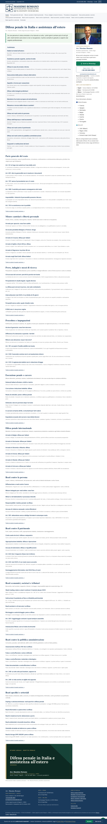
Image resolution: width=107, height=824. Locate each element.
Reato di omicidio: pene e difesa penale (19, 395)
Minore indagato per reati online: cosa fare (20, 490)
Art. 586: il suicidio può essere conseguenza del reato (24, 189)
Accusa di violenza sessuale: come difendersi (21, 509)
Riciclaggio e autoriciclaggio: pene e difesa (20, 612)
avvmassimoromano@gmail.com (88, 74)
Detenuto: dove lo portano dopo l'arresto (19, 403)
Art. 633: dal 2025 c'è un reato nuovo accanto (21, 562)
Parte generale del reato (16, 15)
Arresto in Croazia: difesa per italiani (18, 238)
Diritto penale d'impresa (77, 792)
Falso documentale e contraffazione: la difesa (21, 665)
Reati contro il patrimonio (42, 17)
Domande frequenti (76, 808)
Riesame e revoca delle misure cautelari (20, 105)
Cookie (7, 814)
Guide (7, 15)
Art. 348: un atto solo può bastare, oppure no (21, 671)
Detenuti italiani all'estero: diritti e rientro (19, 382)
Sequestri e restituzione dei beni (18, 144)
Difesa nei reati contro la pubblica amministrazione (24, 136)
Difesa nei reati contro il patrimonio (19, 128)
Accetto (89, 821)
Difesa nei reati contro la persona (18, 113)
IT (100, 1)
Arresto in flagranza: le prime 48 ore (18, 250)
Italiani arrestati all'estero (15, 51)
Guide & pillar (74, 806)
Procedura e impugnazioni (71, 15)
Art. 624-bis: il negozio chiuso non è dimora (20, 554)
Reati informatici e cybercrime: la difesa (19, 710)
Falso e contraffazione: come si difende (19, 653)
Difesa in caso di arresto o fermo (18, 67)
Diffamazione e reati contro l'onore (17, 484)
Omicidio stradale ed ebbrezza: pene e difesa (21, 728)
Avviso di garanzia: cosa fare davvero (18, 327)
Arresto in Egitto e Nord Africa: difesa (18, 244)
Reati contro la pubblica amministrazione (82, 17)
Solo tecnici (98, 821)
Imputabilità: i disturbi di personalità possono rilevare (23, 197)
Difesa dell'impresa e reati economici (19, 119)
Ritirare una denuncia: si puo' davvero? (19, 340)
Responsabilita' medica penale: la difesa (19, 503)
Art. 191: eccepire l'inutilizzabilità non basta (20, 346)
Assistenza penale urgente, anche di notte (21, 59)
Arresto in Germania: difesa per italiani (18, 441)
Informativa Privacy (70, 821)
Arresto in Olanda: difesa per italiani (18, 460)
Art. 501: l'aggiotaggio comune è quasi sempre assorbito (25, 618)
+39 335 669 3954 (81, 1)
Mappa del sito (13, 814)
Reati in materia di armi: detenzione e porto (20, 716)
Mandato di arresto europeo (78, 794)
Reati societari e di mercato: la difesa (18, 606)
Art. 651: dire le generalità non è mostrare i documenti (24, 173)
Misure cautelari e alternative (78, 798)
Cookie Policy (60, 821)
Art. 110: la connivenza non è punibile (18, 205)
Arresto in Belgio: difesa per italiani (17, 435)
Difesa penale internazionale (13, 17)
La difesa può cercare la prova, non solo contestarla (23, 287)
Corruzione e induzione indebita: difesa (19, 388)
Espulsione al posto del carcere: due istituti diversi (22, 417)
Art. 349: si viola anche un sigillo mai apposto (21, 679)
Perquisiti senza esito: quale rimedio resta (20, 303)
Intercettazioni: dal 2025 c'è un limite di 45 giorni (22, 295)
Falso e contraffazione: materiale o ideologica (21, 659)
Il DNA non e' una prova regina (16, 309)
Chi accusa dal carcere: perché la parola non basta (23, 274)
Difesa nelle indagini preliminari (17, 91)
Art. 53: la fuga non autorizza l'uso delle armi (21, 165)
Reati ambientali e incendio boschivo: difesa (20, 722)
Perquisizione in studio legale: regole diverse (21, 281)
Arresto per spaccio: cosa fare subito (18, 223)
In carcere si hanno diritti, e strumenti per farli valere (23, 411)
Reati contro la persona (28, 17)
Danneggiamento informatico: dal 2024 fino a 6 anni (23, 570)
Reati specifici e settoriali (12, 20)
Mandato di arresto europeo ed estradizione (22, 99)
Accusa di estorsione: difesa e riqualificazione (21, 548)
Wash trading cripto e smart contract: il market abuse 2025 (26, 590)
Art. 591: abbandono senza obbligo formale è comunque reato (26, 515)
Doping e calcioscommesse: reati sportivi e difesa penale (25, 701)
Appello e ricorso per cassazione (18, 83)
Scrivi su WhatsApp (89, 63)
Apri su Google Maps (42, 794)
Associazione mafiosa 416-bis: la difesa (19, 647)
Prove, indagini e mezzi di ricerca (53, 15)
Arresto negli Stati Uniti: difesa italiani (18, 256)
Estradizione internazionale (78, 796)
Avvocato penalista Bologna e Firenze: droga (21, 230)
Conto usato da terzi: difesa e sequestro (19, 535)
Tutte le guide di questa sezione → (15, 211)
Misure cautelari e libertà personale (33, 15)
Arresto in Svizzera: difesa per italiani (18, 466)
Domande (22, 20)
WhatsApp (90, 1)
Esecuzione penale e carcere (87, 15)
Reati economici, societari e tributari (60, 17)
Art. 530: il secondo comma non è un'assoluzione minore (25, 354)
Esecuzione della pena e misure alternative (21, 75)
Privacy (97, 812)
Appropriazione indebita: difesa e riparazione (21, 541)
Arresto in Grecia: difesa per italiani (17, 454)
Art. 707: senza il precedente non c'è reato (20, 181)
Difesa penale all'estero (77, 800)
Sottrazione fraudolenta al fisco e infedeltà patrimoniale (24, 598)
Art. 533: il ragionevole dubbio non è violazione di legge (24, 362)
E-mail (95, 1)
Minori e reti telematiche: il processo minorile (21, 497)
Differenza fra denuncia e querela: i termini (20, 333)
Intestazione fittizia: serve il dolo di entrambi (20, 627)
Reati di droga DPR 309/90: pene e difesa (19, 734)
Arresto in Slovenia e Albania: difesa (18, 447)
